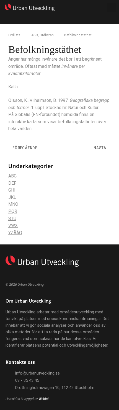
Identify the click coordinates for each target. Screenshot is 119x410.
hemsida (69, 114)
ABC (34, 35)
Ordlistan (47, 35)
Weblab (44, 399)
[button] (88, 7)
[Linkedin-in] (8, 274)
